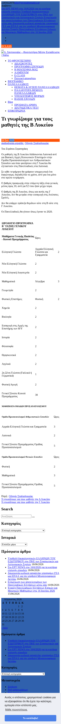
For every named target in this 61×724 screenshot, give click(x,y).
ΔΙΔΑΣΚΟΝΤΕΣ (23, 63)
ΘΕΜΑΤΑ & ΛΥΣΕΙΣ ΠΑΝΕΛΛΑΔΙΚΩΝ (36, 87)
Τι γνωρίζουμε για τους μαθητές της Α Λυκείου (25, 499)
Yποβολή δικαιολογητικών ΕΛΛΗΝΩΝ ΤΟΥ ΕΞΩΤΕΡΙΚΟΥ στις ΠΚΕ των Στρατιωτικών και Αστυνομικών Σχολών (27, 14)
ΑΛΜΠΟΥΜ (21, 72)
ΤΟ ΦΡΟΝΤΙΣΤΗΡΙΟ (19, 60)
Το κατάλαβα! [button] (30, 718)
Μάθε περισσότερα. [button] (16, 709)
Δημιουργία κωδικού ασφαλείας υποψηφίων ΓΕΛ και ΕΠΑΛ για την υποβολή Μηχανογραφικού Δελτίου (29, 26)
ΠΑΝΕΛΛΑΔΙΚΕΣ (18, 84)
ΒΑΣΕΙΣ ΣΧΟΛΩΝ (24, 99)
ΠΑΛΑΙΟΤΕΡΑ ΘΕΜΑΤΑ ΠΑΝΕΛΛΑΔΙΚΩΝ (28, 91)
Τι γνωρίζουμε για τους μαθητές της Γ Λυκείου (25, 502)
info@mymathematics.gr (27, 2)
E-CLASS (19, 75)
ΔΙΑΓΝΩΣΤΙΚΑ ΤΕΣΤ (26, 107)
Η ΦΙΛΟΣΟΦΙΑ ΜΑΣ (26, 69)
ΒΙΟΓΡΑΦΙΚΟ (15, 81)
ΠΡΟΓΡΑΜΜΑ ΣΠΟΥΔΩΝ (29, 66)
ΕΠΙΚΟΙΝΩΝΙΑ (16, 110)
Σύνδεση (12, 686)
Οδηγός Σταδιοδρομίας (37, 143)
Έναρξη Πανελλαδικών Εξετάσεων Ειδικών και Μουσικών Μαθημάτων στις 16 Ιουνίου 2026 (28, 31)
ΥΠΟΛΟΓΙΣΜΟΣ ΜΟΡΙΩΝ (29, 96)
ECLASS (7, 46)
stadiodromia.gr (9, 143)
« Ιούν (4, 627)
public (20, 143)
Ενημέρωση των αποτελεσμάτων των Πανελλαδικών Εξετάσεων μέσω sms (28, 20)
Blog (10, 102)
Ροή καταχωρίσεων (18, 689)
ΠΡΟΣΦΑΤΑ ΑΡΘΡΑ (25, 104)
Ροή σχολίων (14, 692)
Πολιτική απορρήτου (25, 78)
